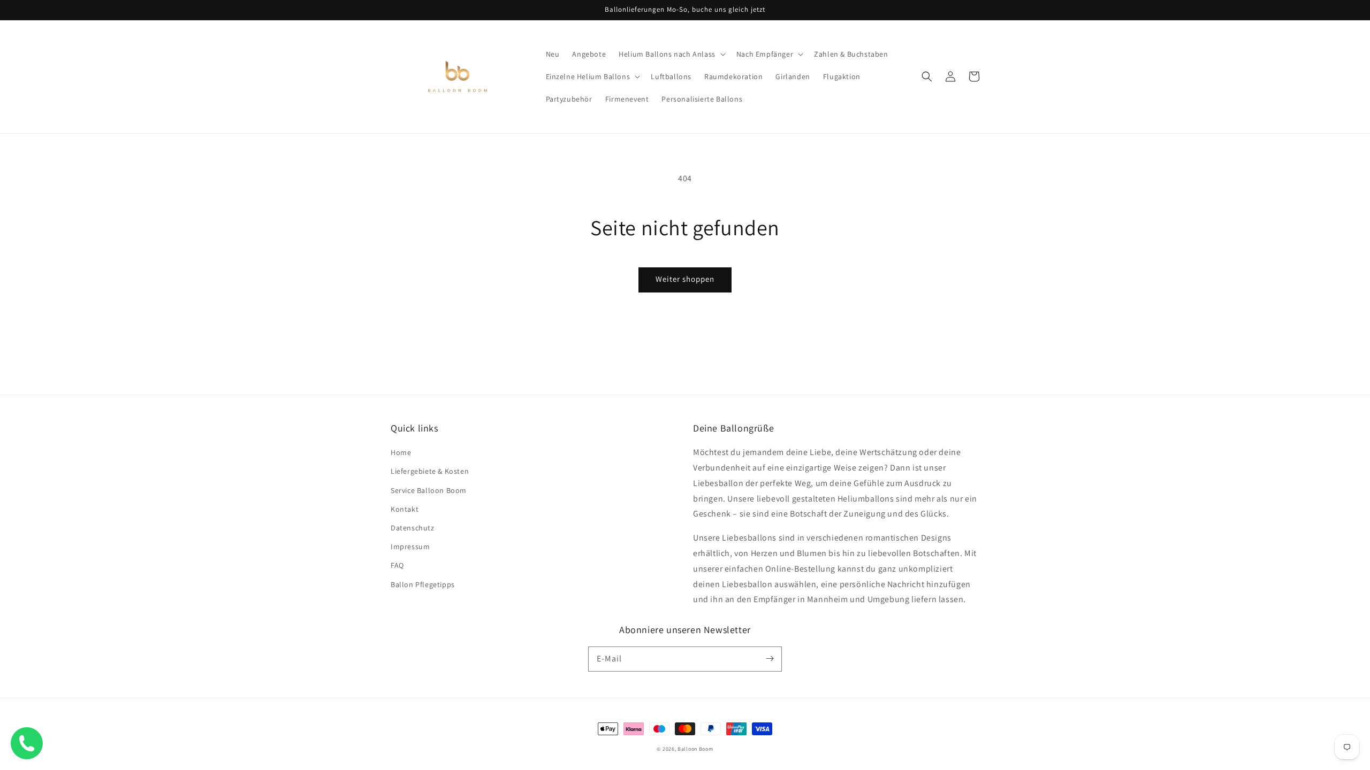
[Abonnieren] (769, 659)
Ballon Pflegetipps (423, 584)
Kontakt (404, 509)
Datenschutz (413, 528)
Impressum (410, 546)
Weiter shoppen (685, 279)
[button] (671, 54)
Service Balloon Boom (429, 490)
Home (401, 452)
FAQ (397, 565)
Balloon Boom (695, 748)
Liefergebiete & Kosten (430, 471)
